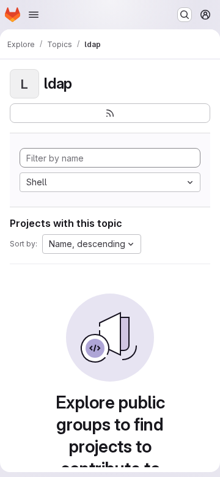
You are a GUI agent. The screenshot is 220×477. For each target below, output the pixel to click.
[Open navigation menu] (33, 14)
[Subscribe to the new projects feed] (110, 113)
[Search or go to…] (184, 14)
